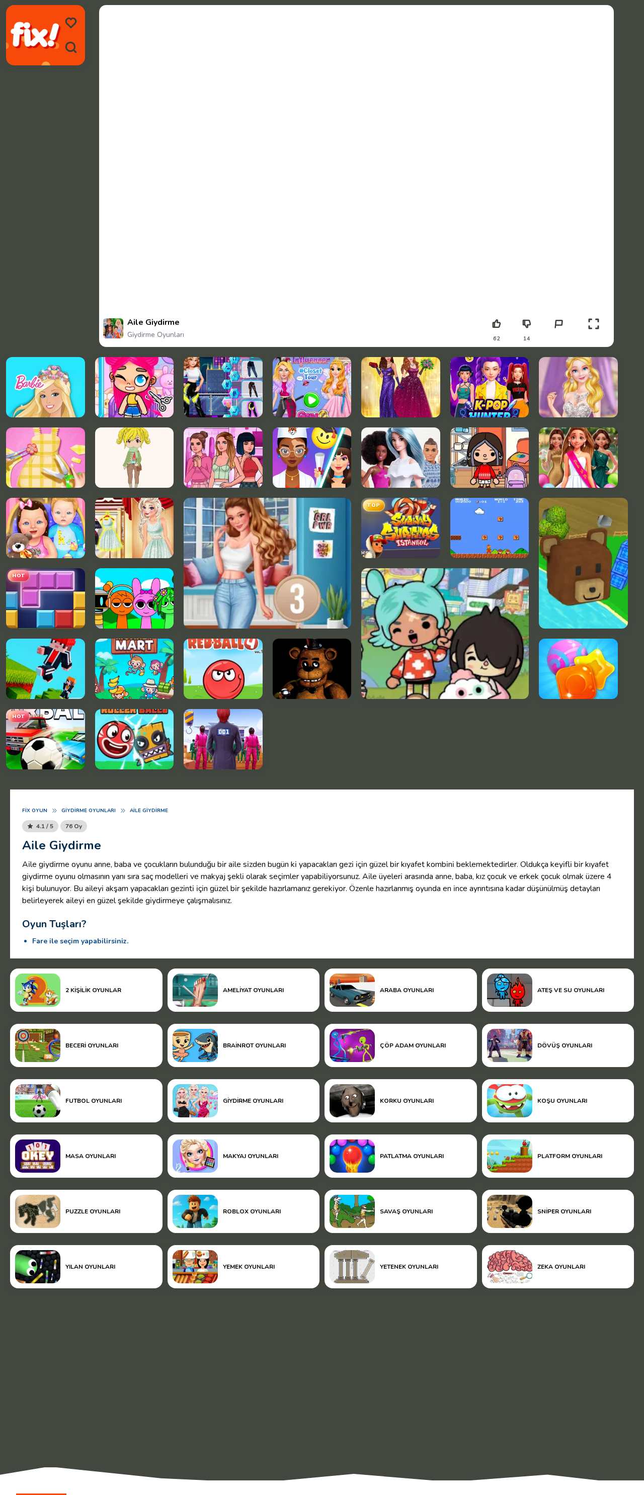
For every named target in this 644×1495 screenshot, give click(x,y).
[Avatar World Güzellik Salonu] (134, 387)
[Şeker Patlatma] (578, 669)
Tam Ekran (594, 338)
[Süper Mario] (489, 528)
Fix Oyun (34, 810)
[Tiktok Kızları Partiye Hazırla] (312, 387)
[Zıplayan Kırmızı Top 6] (134, 739)
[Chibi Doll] (134, 457)
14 (526, 338)
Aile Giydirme (149, 810)
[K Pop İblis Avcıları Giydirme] (489, 387)
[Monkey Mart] (134, 669)
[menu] (71, 23)
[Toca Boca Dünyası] (445, 633)
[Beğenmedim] (527, 324)
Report (558, 338)
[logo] (35, 35)
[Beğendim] (497, 324)
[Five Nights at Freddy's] (312, 669)
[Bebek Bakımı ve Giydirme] (45, 528)
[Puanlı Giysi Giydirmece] (267, 563)
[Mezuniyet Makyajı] (312, 457)
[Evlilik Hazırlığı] (578, 457)
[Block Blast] (45, 598)
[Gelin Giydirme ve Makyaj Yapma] (578, 387)
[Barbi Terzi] (45, 457)
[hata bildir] (558, 324)
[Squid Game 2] (223, 739)
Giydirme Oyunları (155, 334)
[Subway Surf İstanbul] (400, 528)
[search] (71, 47)
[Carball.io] (45, 739)
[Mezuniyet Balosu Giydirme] (400, 387)
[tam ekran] (594, 324)
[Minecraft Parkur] (45, 669)
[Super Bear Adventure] (583, 563)
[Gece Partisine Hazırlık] (223, 387)
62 (496, 338)
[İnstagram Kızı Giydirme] (223, 457)
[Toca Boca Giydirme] (489, 457)
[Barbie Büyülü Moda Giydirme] (45, 387)
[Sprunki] (134, 598)
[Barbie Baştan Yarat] (400, 457)
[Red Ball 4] (223, 669)
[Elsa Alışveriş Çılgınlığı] (134, 528)
